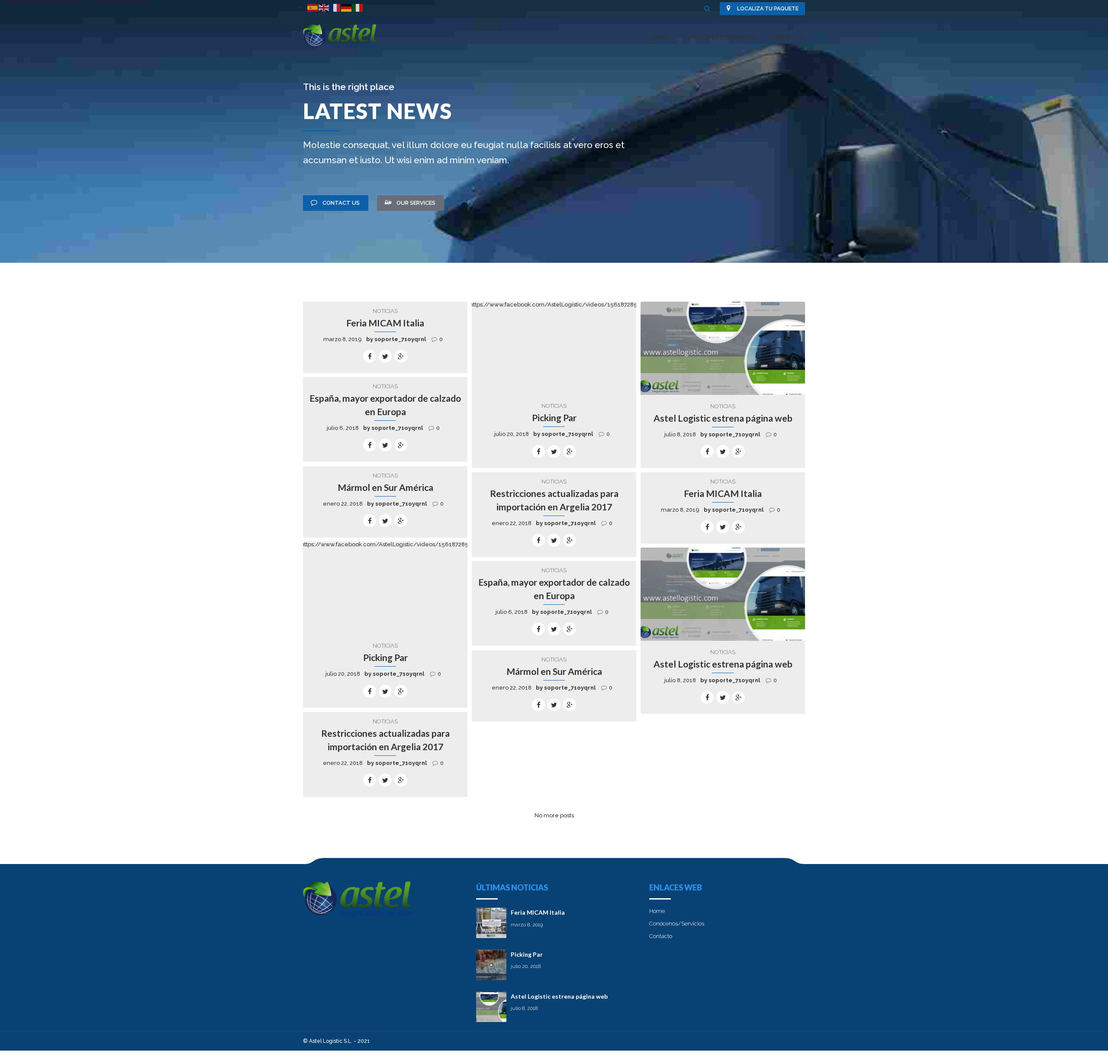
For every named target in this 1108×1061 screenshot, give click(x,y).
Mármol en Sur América (385, 487)
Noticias (385, 311)
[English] (324, 7)
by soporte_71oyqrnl (396, 339)
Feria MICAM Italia (385, 322)
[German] (346, 7)
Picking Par (554, 417)
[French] (335, 7)
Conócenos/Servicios (719, 37)
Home (659, 37)
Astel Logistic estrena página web (723, 418)
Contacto (787, 37)
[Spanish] (313, 7)
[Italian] (358, 7)
